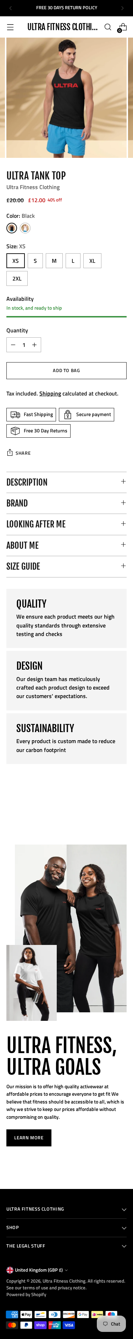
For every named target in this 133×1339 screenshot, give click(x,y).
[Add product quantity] (34, 345)
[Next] (122, 8)
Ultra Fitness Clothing (33, 187)
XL (92, 260)
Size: (16, 246)
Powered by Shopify (26, 1294)
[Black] (11, 228)
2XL (17, 278)
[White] (25, 228)
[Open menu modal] (10, 27)
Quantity (17, 330)
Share (23, 453)
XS (15, 260)
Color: (20, 215)
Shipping (50, 393)
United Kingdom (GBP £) (39, 1270)
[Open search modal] (107, 27)
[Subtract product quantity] (13, 345)
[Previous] (10, 8)
